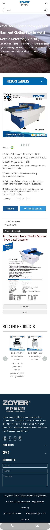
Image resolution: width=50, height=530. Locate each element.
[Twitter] (15, 438)
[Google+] (10, 438)
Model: (8, 221)
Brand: (7, 225)
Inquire (10, 208)
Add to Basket (35, 208)
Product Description (13, 231)
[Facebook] (20, 438)
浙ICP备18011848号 (12, 513)
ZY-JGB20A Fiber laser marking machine (34, 356)
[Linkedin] (5, 438)
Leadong (25, 507)
